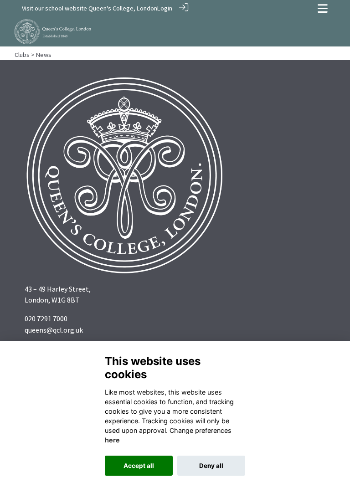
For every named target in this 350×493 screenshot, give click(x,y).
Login (164, 8)
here (112, 440)
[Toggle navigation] (322, 8)
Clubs (22, 55)
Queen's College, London (122, 8)
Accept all (139, 465)
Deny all (211, 465)
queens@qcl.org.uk (54, 329)
